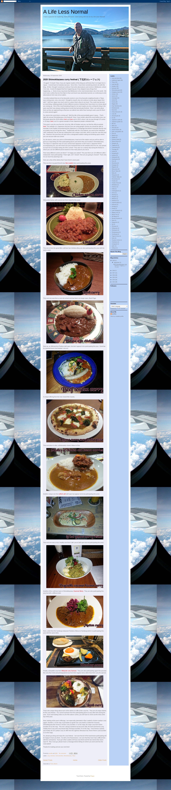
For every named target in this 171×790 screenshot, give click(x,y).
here (51, 121)
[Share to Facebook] (75, 753)
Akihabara (114, 184)
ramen (113, 96)
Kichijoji (114, 206)
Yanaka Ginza (115, 182)
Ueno (113, 238)
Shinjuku (114, 143)
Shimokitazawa (67, 755)
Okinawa (114, 226)
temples (114, 86)
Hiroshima (114, 163)
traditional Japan (116, 80)
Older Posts (102, 760)
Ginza (113, 192)
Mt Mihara (114, 216)
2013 (113, 282)
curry (48, 755)
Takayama (114, 175)
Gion (113, 161)
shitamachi (114, 157)
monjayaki (114, 244)
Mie (113, 123)
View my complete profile (116, 316)
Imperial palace (116, 202)
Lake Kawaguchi (116, 210)
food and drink (59, 755)
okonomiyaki (115, 115)
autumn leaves (115, 129)
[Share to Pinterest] (77, 753)
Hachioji (114, 194)
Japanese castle (116, 119)
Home (75, 760)
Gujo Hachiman (116, 106)
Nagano (114, 104)
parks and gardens (116, 131)
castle (113, 151)
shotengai (114, 98)
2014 (113, 279)
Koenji (113, 208)
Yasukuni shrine (116, 240)
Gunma (114, 102)
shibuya (114, 248)
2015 (113, 277)
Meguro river (115, 212)
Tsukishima (115, 147)
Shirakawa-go (115, 232)
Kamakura (114, 108)
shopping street (116, 92)
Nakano (114, 135)
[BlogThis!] (71, 753)
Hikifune (114, 198)
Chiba (113, 188)
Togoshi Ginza (115, 236)
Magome (114, 167)
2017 (113, 273)
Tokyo (73, 755)
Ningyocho (114, 222)
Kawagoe (114, 165)
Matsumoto (115, 169)
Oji (112, 224)
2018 (113, 270)
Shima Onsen (115, 141)
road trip (114, 84)
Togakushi (114, 145)
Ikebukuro (114, 200)
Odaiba (114, 137)
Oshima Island (115, 139)
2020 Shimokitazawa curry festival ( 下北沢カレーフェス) (71, 79)
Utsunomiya (115, 179)
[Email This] (70, 753)
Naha (113, 173)
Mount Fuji (114, 214)
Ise (112, 117)
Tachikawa (114, 234)
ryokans (114, 155)
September (117, 262)
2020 (113, 260)
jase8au (114, 314)
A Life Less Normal (65, 12)
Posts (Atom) (53, 763)
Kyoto (113, 110)
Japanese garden (116, 121)
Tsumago (114, 149)
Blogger (92, 776)
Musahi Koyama (116, 218)
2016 (113, 275)
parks (113, 246)
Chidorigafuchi (115, 190)
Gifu (113, 133)
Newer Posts (47, 760)
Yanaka (114, 181)
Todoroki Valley (116, 177)
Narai (113, 220)
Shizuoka (114, 127)
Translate (122, 308)
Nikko (113, 125)
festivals (52, 755)
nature (113, 100)
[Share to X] (73, 753)
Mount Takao (115, 171)
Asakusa (114, 186)
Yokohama (114, 242)
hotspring (114, 153)
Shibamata (114, 228)
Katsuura (114, 204)
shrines (114, 94)
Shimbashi (114, 230)
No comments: (63, 753)
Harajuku (114, 196)
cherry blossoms (116, 111)
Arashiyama (115, 159)
